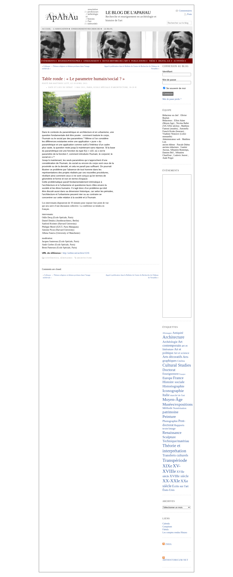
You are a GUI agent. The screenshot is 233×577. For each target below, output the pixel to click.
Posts (189, 14)
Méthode (167, 408)
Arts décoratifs (172, 357)
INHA (168, 544)
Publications (138, 61)
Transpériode (174, 460)
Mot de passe (169, 79)
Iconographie (173, 390)
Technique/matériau (175, 441)
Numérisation (179, 408)
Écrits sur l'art (180, 486)
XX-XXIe (171, 480)
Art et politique (171, 351)
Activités (179, 61)
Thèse (152, 61)
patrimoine (170, 412)
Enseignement (91, 61)
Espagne (182, 374)
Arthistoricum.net (175, 560)
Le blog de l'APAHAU (128, 12)
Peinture (169, 416)
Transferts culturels (175, 455)
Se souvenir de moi (176, 88)
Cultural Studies (176, 365)
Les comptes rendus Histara (174, 532)
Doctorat (168, 370)
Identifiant (167, 71)
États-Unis (168, 489)
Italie (166, 395)
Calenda (166, 523)
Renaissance (171, 433)
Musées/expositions (177, 404)
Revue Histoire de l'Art (115, 61)
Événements (48, 61)
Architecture (84, 258)
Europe (167, 378)
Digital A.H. (164, 61)
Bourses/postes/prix (69, 61)
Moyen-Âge (172, 399)
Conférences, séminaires (58, 258)
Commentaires (185, 11)
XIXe (167, 465)
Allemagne (167, 333)
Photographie (170, 421)
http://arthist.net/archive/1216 (76, 253)
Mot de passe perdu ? (171, 99)
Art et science (181, 353)
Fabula (165, 529)
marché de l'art (177, 395)
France (178, 378)
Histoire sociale (173, 382)
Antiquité (177, 332)
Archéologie (169, 341)
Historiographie (173, 386)
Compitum (167, 526)
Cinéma (181, 361)
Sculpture (169, 437)
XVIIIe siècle (179, 476)
